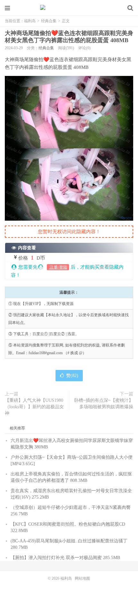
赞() (72, 375)
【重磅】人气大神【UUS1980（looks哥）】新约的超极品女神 (34, 407)
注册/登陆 (57, 267)
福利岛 (69, 8)
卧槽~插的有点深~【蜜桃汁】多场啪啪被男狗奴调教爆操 (103, 403)
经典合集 (48, 21)
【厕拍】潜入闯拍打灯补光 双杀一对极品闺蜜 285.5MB (65, 557)
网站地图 (82, 578)
